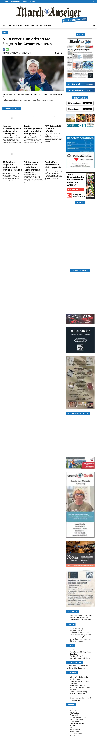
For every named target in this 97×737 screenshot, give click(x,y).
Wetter (6, 1)
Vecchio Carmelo (76, 679)
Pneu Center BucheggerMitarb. (81, 635)
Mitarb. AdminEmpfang (78, 637)
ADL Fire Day (74, 713)
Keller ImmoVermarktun (78, 736)
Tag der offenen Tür (77, 656)
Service (26, 26)
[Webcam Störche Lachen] (80, 445)
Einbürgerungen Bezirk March (80, 698)
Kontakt (32, 1)
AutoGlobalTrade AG (77, 685)
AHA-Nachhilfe (75, 730)
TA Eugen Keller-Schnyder (76, 668)
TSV (71, 709)
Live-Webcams (15, 1)
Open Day (73, 654)
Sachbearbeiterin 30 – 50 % (79, 633)
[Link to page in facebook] (4, 49)
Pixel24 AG (73, 683)
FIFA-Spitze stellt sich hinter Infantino (53, 128)
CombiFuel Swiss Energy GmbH (81, 681)
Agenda (33, 26)
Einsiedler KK (74, 721)
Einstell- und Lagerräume (79, 618)
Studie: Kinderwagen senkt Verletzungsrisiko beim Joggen (33, 130)
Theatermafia (74, 650)
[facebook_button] (94, 1)
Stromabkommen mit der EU (80, 658)
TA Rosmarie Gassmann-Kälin (77, 666)
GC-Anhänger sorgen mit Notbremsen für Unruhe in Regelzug (12, 166)
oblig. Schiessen (75, 696)
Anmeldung (47, 26)
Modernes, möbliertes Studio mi (81, 616)
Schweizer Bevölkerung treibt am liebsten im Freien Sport (11, 130)
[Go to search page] (94, 25)
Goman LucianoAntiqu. (78, 717)
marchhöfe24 (74, 732)
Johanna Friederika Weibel (79, 677)
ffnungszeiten (75, 700)
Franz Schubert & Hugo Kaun (80, 652)
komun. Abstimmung (77, 694)
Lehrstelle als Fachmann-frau (80, 639)
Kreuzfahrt (74, 711)
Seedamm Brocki (76, 734)
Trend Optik (74, 715)
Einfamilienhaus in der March (80, 620)
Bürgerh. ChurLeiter (77, 631)
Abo (13, 26)
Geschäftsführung (76, 628)
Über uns (39, 26)
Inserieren (19, 26)
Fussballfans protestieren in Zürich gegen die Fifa (53, 166)
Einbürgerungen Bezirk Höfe (80, 687)
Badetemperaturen (77, 723)
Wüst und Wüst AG (76, 719)
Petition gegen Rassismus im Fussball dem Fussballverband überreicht (32, 167)
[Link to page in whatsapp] (7, 49)
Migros (72, 727)
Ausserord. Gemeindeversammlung (78, 691)
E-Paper (25, 1)
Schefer (72, 725)
